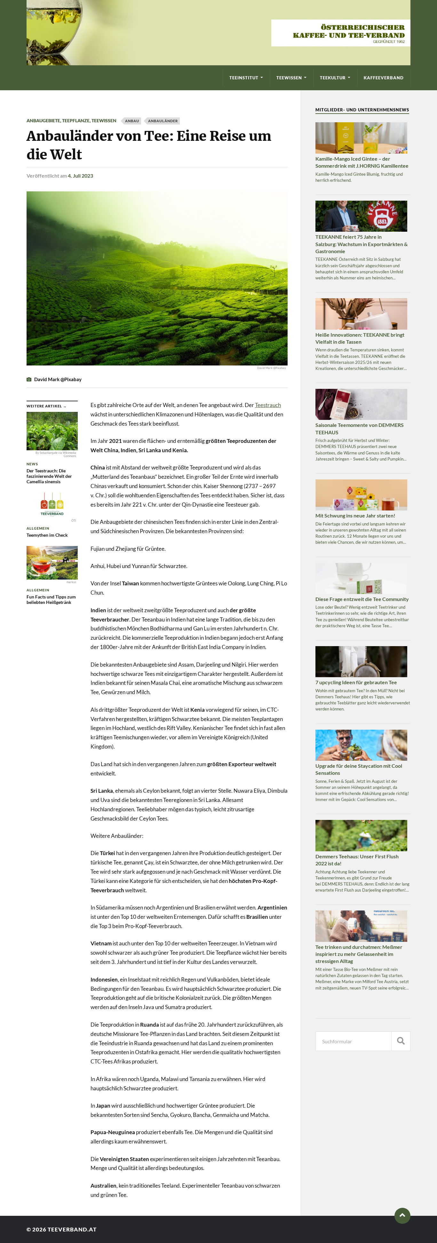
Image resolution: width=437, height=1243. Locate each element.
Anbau (132, 121)
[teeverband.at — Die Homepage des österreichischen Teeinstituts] (218, 32)
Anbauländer (163, 121)
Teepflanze (76, 120)
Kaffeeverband (384, 77)
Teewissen (289, 77)
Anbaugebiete (43, 120)
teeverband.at (72, 1229)
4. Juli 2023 (80, 175)
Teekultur (333, 77)
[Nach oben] (402, 1216)
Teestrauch (268, 405)
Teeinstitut (243, 77)
